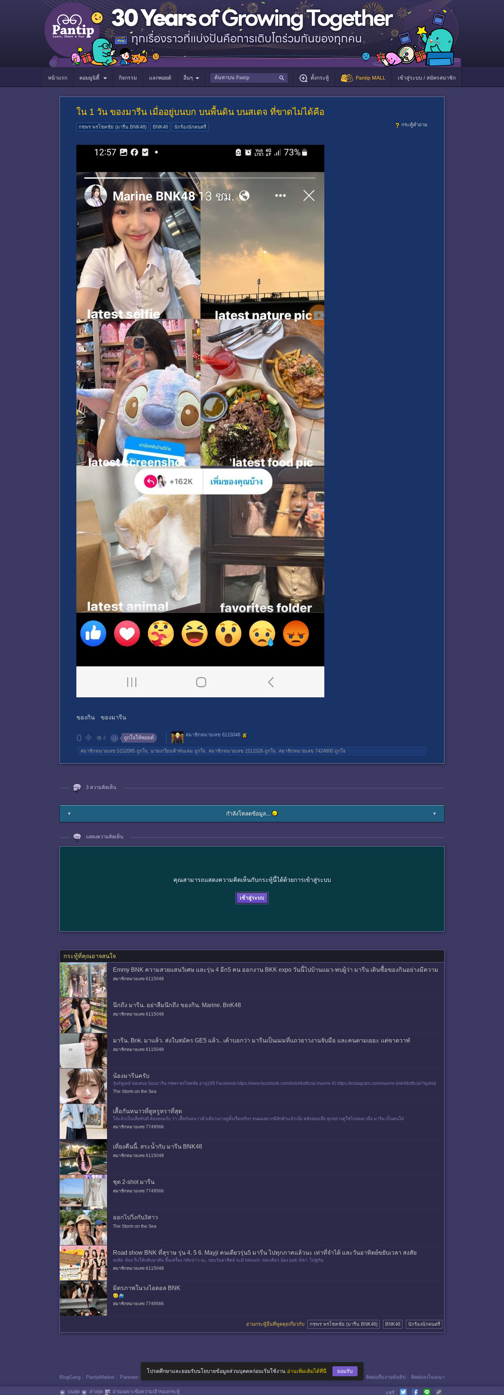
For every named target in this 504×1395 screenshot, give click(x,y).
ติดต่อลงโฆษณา (428, 1377)
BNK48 (160, 127)
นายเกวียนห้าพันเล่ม (172, 751)
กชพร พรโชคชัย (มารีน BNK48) (112, 127)
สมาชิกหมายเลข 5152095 (107, 751)
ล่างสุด (96, 1391)
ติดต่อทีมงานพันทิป (385, 1377)
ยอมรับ (345, 1371)
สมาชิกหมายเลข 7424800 (306, 751)
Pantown (129, 1377)
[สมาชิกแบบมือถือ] (245, 735)
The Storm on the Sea (134, 1091)
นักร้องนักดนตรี (190, 127)
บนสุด (74, 1391)
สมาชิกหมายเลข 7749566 (138, 1126)
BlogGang (69, 1377)
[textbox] (249, 77)
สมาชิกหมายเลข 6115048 (213, 735)
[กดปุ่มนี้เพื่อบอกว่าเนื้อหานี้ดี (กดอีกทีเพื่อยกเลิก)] (88, 737)
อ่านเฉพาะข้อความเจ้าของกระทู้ (146, 1391)
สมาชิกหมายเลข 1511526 (235, 751)
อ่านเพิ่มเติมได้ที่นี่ (307, 1371)
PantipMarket (100, 1377)
